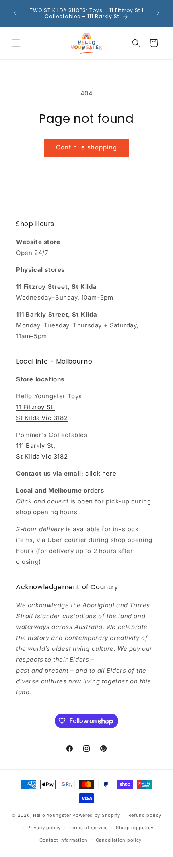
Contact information (63, 840)
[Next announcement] (158, 13)
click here (100, 473)
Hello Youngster (52, 815)
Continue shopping (86, 147)
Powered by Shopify (96, 815)
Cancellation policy (119, 840)
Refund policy (144, 815)
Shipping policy (135, 827)
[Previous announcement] (15, 13)
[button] (16, 43)
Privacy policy (44, 827)
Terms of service (88, 827)
